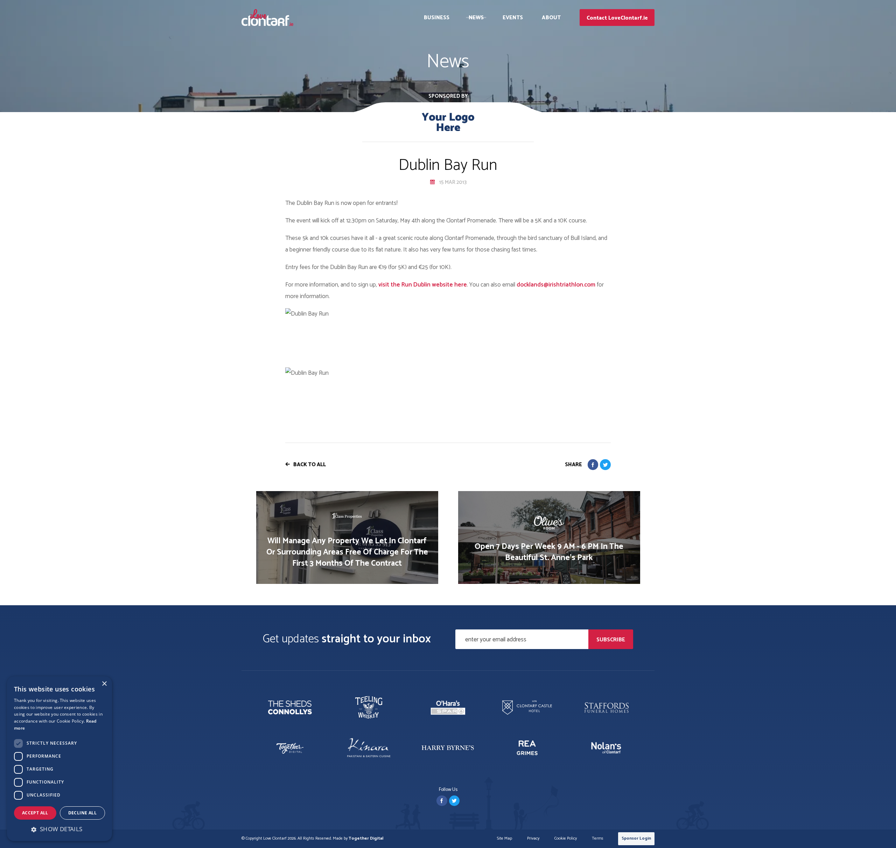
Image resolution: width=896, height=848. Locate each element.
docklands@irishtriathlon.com (556, 285)
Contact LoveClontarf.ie (617, 18)
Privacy (533, 839)
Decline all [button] (82, 813)
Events (513, 17)
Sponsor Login (636, 838)
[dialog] (59, 758)
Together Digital (366, 838)
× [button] (104, 684)
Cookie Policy (565, 839)
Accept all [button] (35, 813)
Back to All (309, 464)
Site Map (504, 839)
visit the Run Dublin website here (422, 285)
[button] (59, 829)
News (476, 17)
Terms (597, 839)
